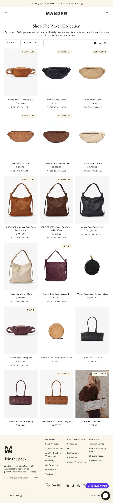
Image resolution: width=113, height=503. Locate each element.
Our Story (49, 460)
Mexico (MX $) (14, 495)
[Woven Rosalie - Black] (92, 330)
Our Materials (51, 469)
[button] (105, 495)
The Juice (49, 474)
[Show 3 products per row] (99, 43)
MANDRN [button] (50, 439)
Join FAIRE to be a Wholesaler (53, 454)
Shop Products (52, 443)
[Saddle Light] (8, 238)
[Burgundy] (34, 238)
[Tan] (33, 108)
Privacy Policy (95, 460)
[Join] (35, 477)
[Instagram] (84, 485)
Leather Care (73, 453)
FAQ (69, 448)
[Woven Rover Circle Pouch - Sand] (56, 330)
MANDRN (98, 495)
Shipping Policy (96, 456)
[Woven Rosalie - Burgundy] (21, 394)
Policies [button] (94, 439)
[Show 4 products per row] (105, 43)
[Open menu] (8, 13)
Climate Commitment (77, 462)
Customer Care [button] (76, 439)
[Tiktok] (73, 485)
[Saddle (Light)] (7, 108)
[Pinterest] (78, 485)
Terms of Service (96, 443)
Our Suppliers (51, 465)
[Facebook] (68, 485)
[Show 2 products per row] (94, 43)
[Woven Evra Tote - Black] (92, 200)
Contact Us (72, 443)
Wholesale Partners (54, 448)
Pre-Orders (72, 457)
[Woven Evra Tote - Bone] (21, 266)
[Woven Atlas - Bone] (92, 136)
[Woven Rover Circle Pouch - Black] (92, 266)
